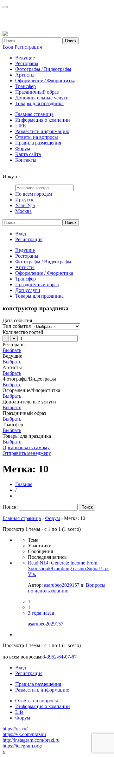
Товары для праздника (39, 103)
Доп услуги (27, 290)
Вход (8, 47)
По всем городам (33, 194)
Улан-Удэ (25, 205)
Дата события (17, 320)
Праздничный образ (37, 92)
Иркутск (24, 199)
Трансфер (25, 86)
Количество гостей (23, 332)
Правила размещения (38, 142)
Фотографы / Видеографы (43, 69)
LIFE (20, 125)
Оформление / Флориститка (45, 80)
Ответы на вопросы (36, 137)
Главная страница (34, 114)
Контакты (25, 160)
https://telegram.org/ (22, 745)
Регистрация (28, 47)
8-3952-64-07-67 (59, 656)
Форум (22, 148)
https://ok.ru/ (15, 728)
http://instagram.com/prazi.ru (31, 740)
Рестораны (26, 63)
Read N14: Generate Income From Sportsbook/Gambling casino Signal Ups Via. (68, 568)
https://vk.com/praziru (24, 734)
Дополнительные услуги (42, 97)
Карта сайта (28, 154)
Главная (23, 484)
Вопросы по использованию (66, 587)
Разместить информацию (42, 131)
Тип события (17, 326)
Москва (23, 211)
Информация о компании (42, 120)
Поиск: (10, 507)
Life (19, 712)
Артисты (25, 75)
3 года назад (41, 613)
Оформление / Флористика (44, 273)
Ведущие (25, 57)
